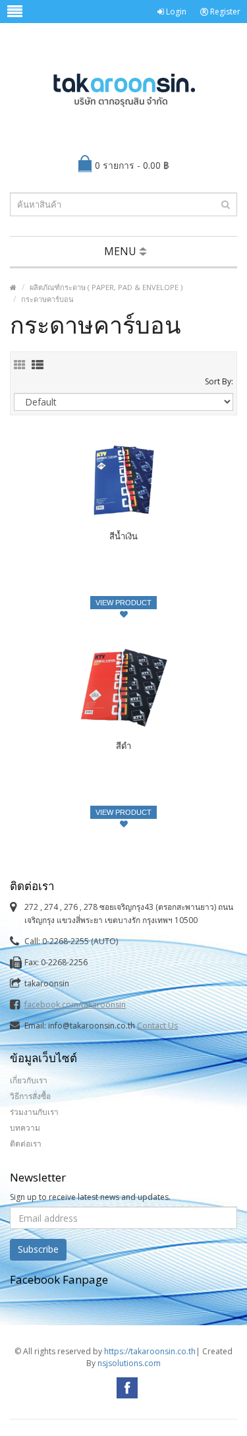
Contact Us (157, 1025)
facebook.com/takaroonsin (75, 1004)
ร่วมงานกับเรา (34, 1112)
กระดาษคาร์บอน (47, 299)
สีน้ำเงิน (123, 536)
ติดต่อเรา (25, 1143)
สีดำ (123, 746)
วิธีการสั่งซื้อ (30, 1096)
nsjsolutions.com (129, 1363)
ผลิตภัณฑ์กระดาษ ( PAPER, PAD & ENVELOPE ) (106, 287)
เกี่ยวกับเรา (28, 1080)
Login (175, 11)
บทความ (25, 1127)
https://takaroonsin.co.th (150, 1351)
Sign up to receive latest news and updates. (90, 1197)
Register (224, 11)
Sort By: (219, 381)
